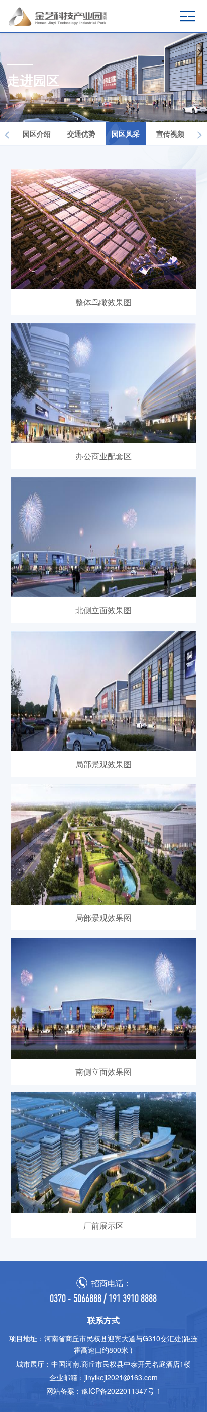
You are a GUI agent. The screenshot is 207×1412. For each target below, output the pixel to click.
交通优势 (81, 133)
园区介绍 (37, 133)
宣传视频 (170, 133)
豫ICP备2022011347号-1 (121, 1391)
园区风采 (126, 133)
